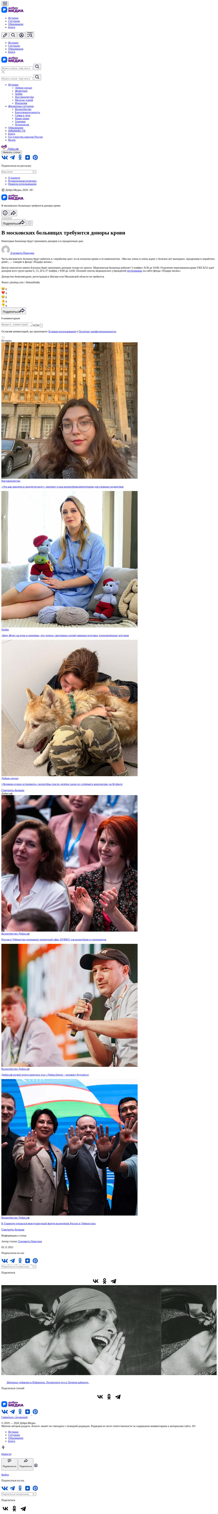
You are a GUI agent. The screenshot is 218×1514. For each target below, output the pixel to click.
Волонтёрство (23, 109)
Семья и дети (22, 115)
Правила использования (22, 183)
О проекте (14, 177)
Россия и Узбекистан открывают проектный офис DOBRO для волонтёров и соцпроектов (53, 939)
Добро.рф (23, 933)
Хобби (18, 93)
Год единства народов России (25, 136)
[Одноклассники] (104, 1281)
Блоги (11, 27)
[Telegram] (113, 1281)
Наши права (22, 118)
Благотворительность (27, 112)
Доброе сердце (23, 87)
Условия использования (62, 331)
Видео (11, 139)
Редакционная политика (22, 180)
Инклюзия (21, 103)
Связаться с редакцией (14, 1417)
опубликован (134, 270)
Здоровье (20, 121)
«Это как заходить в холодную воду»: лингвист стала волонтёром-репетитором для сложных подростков (62, 486)
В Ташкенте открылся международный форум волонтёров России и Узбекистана (48, 1223)
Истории (13, 18)
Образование (15, 24)
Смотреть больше (12, 790)
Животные (21, 90)
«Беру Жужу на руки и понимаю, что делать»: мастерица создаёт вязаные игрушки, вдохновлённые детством (65, 635)
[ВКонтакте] (96, 1281)
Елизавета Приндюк (30, 1241)
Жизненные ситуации (21, 106)
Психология (22, 124)
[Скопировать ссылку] (122, 1281)
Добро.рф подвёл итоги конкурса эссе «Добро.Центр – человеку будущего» (45, 1074)
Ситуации (14, 21)
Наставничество (24, 97)
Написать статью (11, 152)
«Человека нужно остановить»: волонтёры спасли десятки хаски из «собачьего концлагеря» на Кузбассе (62, 784)
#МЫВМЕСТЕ (17, 130)
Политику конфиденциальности (97, 331)
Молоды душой (24, 100)
